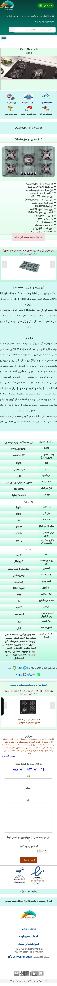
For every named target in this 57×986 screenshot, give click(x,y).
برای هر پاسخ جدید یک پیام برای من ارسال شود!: (28, 837)
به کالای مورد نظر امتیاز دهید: (29, 764)
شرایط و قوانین (28, 929)
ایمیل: (28, 788)
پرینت (19, 674)
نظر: (28, 800)
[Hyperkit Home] (7, 7)
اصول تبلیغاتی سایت (28, 944)
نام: (28, 776)
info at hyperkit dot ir (20, 957)
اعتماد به (28, 936)
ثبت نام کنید (12, 16)
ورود (13, 756)
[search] (11, 29)
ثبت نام (5, 756)
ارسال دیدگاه (28, 860)
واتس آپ (31, 674)
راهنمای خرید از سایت (43, 21)
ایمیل (9, 668)
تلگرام (19, 668)
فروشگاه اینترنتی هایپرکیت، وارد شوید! (37, 16)
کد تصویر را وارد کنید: (28, 846)
